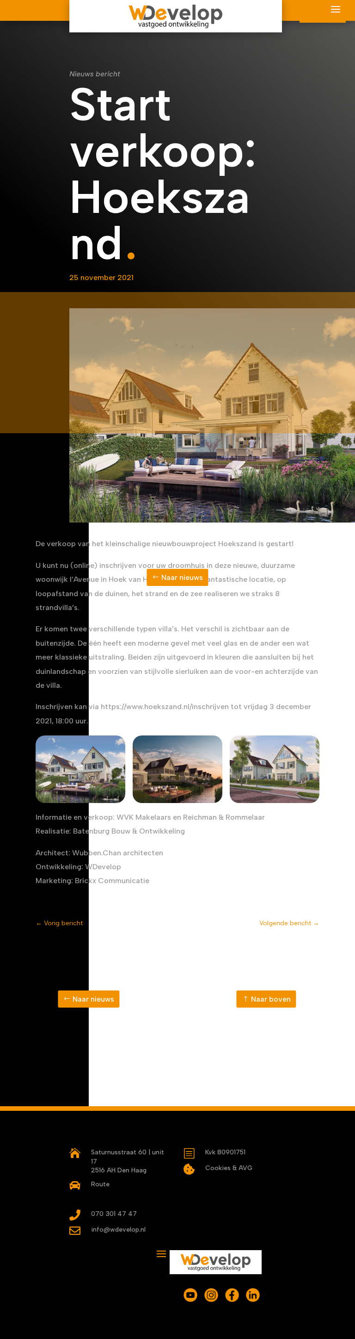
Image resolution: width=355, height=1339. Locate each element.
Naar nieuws (182, 577)
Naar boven (271, 999)
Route (100, 1184)
